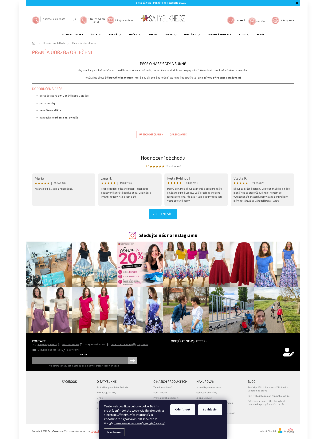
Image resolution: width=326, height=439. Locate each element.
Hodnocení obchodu (163, 158)
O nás (100, 397)
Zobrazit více (163, 214)
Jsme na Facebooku (121, 344)
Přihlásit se (132, 360)
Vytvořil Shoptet (268, 431)
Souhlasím (210, 409)
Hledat (74, 19)
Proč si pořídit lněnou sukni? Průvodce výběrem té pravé (268, 389)
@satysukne (73, 350)
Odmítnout (182, 409)
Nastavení (114, 432)
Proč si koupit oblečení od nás (112, 387)
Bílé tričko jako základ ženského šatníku (269, 395)
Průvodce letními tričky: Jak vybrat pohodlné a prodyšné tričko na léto (266, 402)
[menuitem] (72, 34)
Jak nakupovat (204, 397)
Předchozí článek (151, 134)
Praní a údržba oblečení (166, 397)
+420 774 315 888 (70, 344)
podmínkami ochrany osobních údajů (100, 365)
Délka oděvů (160, 392)
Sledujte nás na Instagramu (168, 235)
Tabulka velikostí (162, 387)
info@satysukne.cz (47, 344)
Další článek (178, 134)
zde (151, 415)
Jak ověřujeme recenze (208, 387)
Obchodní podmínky (206, 392)
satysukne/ (142, 344)
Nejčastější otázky (106, 392)
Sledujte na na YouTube (49, 350)
